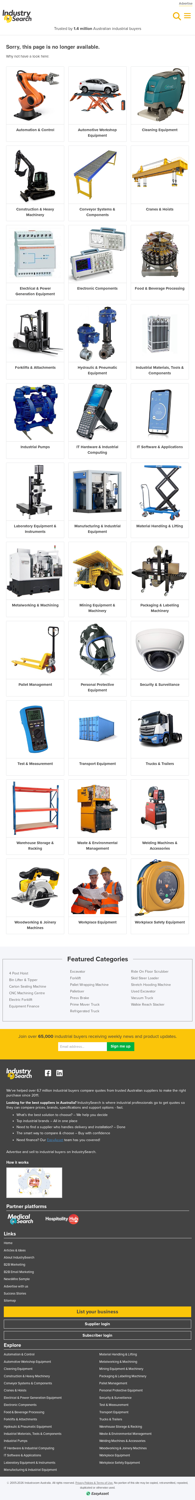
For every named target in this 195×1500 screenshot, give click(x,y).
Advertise (185, 4)
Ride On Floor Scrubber (150, 971)
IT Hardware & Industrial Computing (29, 1448)
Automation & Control (19, 1354)
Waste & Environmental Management (125, 1434)
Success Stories (15, 1294)
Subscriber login (97, 1335)
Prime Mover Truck (85, 1004)
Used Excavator (143, 991)
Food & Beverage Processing (24, 1412)
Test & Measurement (113, 1405)
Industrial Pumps (15, 1441)
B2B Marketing (14, 1265)
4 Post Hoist (18, 973)
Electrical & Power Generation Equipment (33, 1398)
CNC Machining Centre (27, 993)
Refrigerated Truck (84, 1011)
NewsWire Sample (17, 1279)
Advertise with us (16, 1286)
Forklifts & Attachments (20, 1419)
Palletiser (77, 991)
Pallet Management (113, 1383)
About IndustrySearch (19, 1257)
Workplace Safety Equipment (119, 1463)
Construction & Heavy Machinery (27, 1376)
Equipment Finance (24, 1006)
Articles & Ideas (15, 1250)
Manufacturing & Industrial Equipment (30, 1470)
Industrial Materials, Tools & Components (32, 1434)
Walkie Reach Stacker (148, 1004)
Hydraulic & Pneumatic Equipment (28, 1427)
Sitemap (10, 1301)
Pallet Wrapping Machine (89, 985)
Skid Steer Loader (145, 978)
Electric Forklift (20, 1000)
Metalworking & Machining (118, 1362)
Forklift (75, 978)
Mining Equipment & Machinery (121, 1369)
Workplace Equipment (114, 1455)
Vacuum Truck (142, 998)
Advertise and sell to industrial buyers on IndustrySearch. (51, 1152)
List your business (97, 1312)
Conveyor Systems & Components (28, 1383)
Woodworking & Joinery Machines (123, 1448)
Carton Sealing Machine (27, 986)
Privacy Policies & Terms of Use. (94, 1483)
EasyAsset (55, 1140)
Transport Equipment (113, 1412)
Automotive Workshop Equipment (27, 1362)
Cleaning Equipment (18, 1369)
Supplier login (97, 1324)
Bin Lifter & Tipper (23, 980)
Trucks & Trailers (110, 1419)
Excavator (77, 971)
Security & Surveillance (115, 1398)
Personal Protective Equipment (121, 1390)
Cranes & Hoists (15, 1390)
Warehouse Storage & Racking (120, 1427)
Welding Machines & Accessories (122, 1441)
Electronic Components (20, 1405)
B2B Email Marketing (19, 1272)
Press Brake (79, 998)
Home (8, 1243)
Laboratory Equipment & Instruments (29, 1463)
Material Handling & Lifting (118, 1354)
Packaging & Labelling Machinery (122, 1376)
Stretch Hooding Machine (151, 985)
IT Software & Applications (22, 1455)
